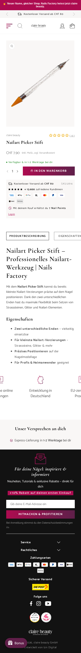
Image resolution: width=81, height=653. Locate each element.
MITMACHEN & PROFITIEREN (40, 514)
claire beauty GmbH (46, 642)
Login (11, 214)
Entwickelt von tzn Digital (40, 647)
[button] (7, 14)
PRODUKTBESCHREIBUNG (27, 236)
